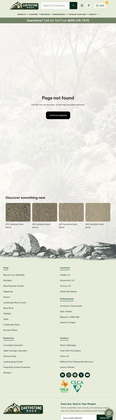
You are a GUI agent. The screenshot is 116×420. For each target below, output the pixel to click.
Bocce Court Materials (14, 275)
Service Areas (9, 356)
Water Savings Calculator (15, 350)
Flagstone (8, 291)
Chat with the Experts (70, 350)
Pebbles (7, 313)
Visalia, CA (65, 275)
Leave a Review (67, 367)
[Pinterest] (75, 375)
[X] (81, 375)
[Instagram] (68, 375)
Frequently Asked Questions (16, 367)
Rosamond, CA (67, 280)
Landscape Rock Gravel (14, 302)
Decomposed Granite (13, 286)
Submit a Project (68, 322)
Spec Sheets (66, 311)
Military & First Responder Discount (76, 361)
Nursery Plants (10, 330)
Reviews (7, 372)
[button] (82, 5)
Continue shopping (58, 115)
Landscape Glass (11, 324)
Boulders (7, 280)
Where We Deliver (68, 291)
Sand (5, 319)
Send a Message (68, 345)
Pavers (6, 297)
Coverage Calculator (13, 345)
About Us (64, 356)
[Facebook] (62, 375)
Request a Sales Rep (70, 317)
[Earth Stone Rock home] (29, 408)
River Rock (8, 308)
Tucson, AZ (65, 286)
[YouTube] (87, 375)
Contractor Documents (71, 306)
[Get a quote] (89, 5)
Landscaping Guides (13, 361)
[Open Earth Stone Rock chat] (109, 413)
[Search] (73, 5)
